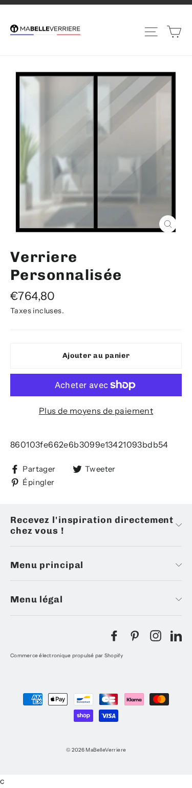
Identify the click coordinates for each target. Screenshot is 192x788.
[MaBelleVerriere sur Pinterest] (134, 635)
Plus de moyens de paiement (96, 411)
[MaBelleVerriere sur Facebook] (114, 635)
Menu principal (46, 564)
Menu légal (36, 599)
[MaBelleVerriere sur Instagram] (155, 635)
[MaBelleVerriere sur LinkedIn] (176, 635)
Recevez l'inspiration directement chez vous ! (92, 525)
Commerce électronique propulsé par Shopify (66, 655)
